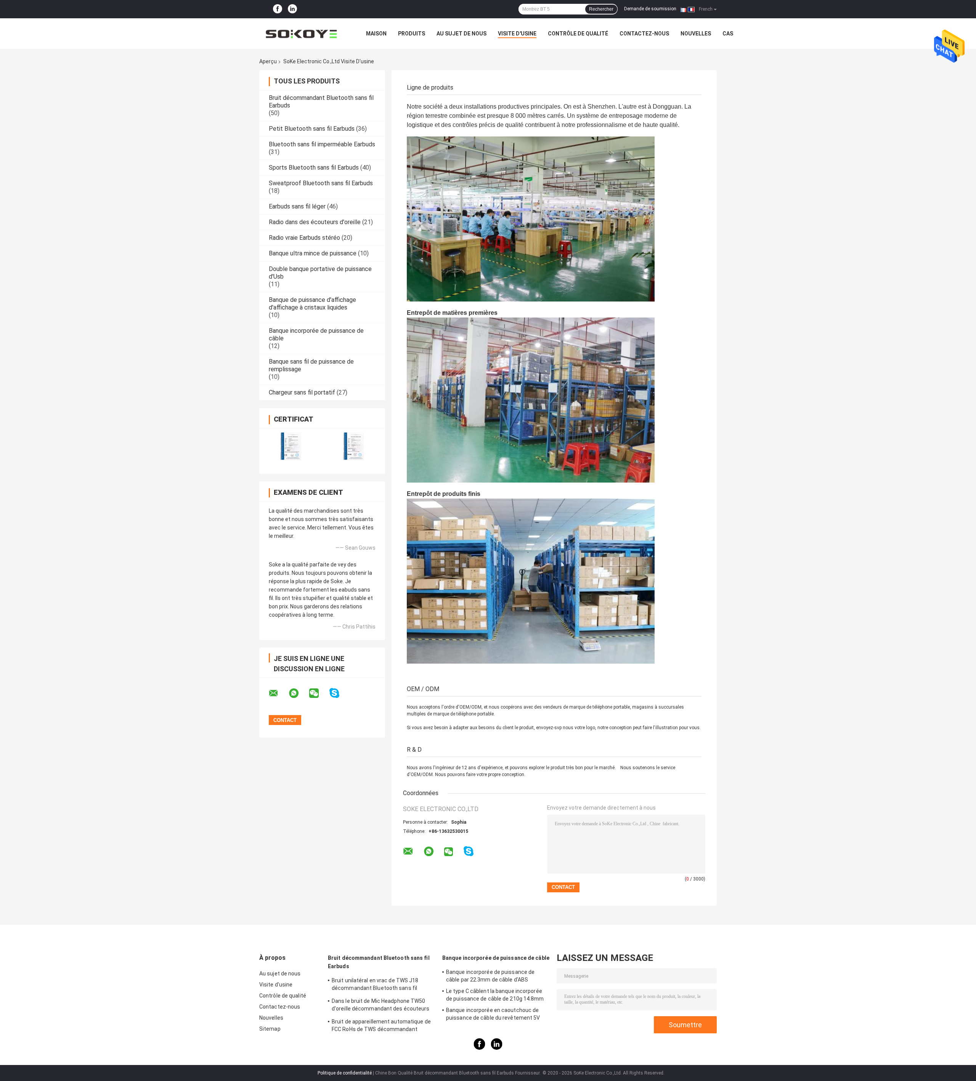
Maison (376, 33)
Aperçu (268, 61)
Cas (727, 33)
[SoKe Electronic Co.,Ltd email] (278, 693)
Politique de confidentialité (345, 1073)
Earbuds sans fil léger (297, 206)
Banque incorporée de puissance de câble (495, 958)
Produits (411, 33)
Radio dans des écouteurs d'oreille (315, 222)
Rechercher (601, 9)
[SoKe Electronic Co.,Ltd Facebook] (277, 9)
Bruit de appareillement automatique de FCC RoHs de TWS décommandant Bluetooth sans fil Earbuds (381, 1026)
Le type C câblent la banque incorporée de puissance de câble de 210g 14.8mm (495, 995)
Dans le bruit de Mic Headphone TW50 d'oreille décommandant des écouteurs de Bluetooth (381, 1006)
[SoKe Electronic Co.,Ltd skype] (339, 693)
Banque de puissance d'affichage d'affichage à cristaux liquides (312, 303)
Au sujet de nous (461, 33)
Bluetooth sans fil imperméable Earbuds (322, 144)
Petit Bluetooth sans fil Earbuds (312, 128)
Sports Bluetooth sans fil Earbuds (314, 167)
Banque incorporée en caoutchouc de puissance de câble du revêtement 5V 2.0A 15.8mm (493, 1015)
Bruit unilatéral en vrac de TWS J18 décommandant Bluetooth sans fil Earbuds (375, 985)
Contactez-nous (644, 33)
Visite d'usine (517, 33)
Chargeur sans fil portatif (302, 392)
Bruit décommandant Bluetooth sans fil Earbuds (379, 962)
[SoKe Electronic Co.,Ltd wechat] (318, 693)
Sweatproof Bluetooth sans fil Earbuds (321, 183)
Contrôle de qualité (578, 33)
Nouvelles (696, 33)
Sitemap (270, 1029)
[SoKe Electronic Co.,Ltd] (301, 33)
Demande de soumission (650, 8)
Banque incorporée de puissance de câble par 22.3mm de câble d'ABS (490, 976)
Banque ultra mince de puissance (312, 253)
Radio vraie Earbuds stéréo (304, 237)
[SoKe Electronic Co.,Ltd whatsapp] (298, 693)
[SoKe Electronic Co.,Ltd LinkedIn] (292, 9)
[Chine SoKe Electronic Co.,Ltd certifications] (290, 446)
